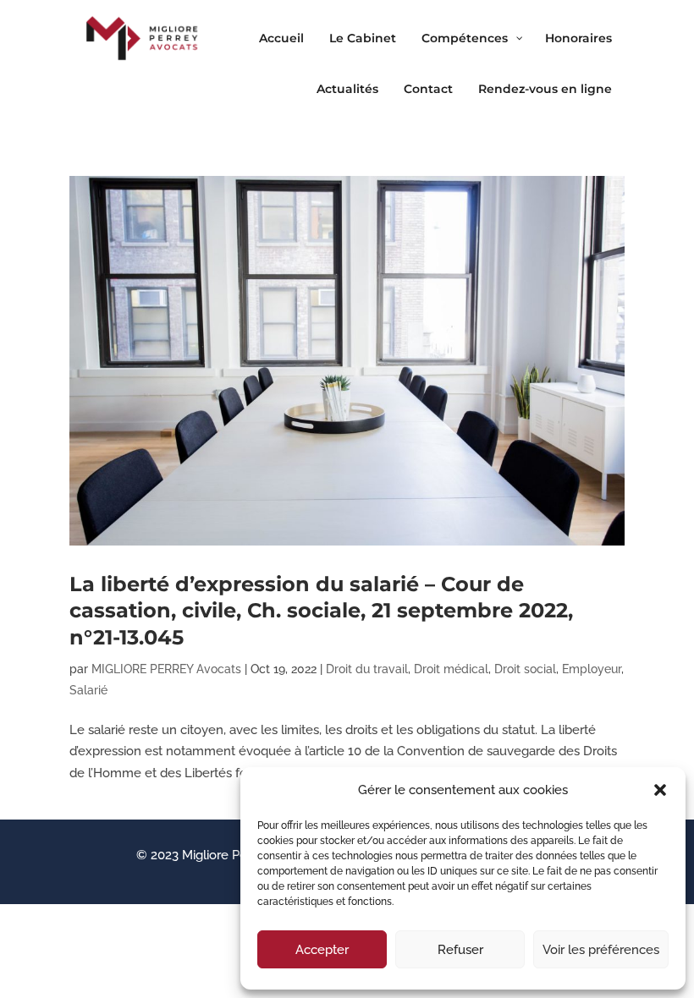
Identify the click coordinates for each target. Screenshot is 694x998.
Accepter (322, 949)
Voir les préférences (601, 949)
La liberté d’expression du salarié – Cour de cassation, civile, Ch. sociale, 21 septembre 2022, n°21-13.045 (321, 610)
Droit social (525, 669)
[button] (660, 789)
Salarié (88, 690)
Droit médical (451, 669)
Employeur (591, 669)
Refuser (460, 949)
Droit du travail (367, 669)
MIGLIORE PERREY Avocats (166, 669)
